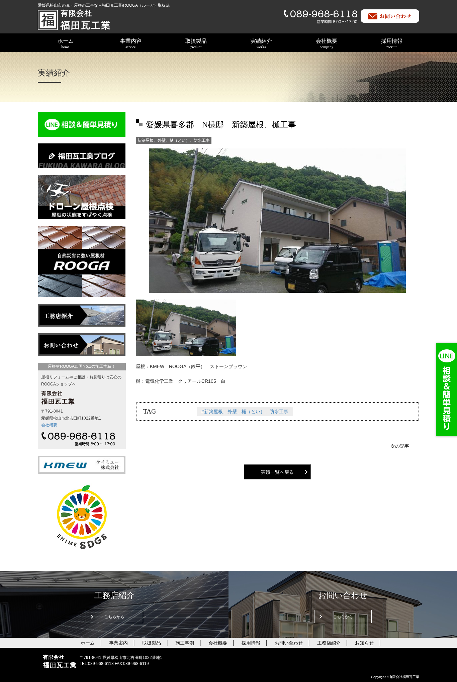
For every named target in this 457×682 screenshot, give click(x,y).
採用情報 (391, 43)
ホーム (66, 43)
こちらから (114, 616)
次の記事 (399, 446)
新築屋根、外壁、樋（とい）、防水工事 (174, 140)
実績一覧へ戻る (277, 472)
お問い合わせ (289, 643)
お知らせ (364, 643)
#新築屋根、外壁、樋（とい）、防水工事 (244, 411)
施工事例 (184, 643)
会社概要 (326, 43)
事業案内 (118, 643)
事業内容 (131, 43)
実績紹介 (261, 43)
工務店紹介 (329, 643)
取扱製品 (196, 43)
